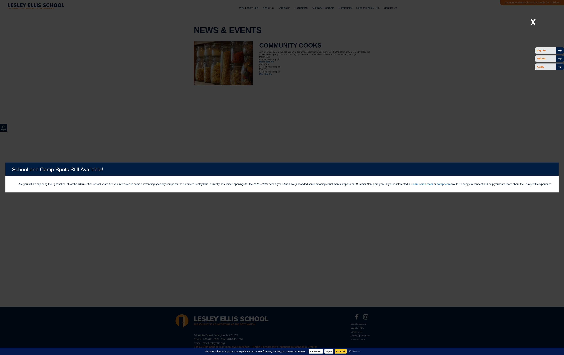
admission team (423, 184)
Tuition (541, 58)
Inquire (541, 50)
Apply (540, 66)
